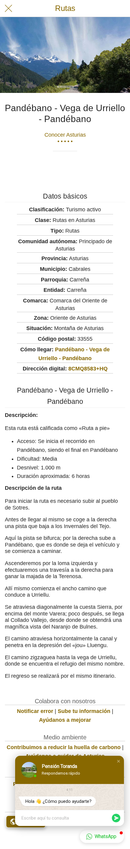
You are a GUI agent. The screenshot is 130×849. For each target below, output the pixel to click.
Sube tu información (84, 711)
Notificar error (35, 711)
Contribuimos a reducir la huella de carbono (64, 747)
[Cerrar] (8, 8)
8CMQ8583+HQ (88, 369)
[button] (118, 761)
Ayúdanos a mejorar (65, 720)
